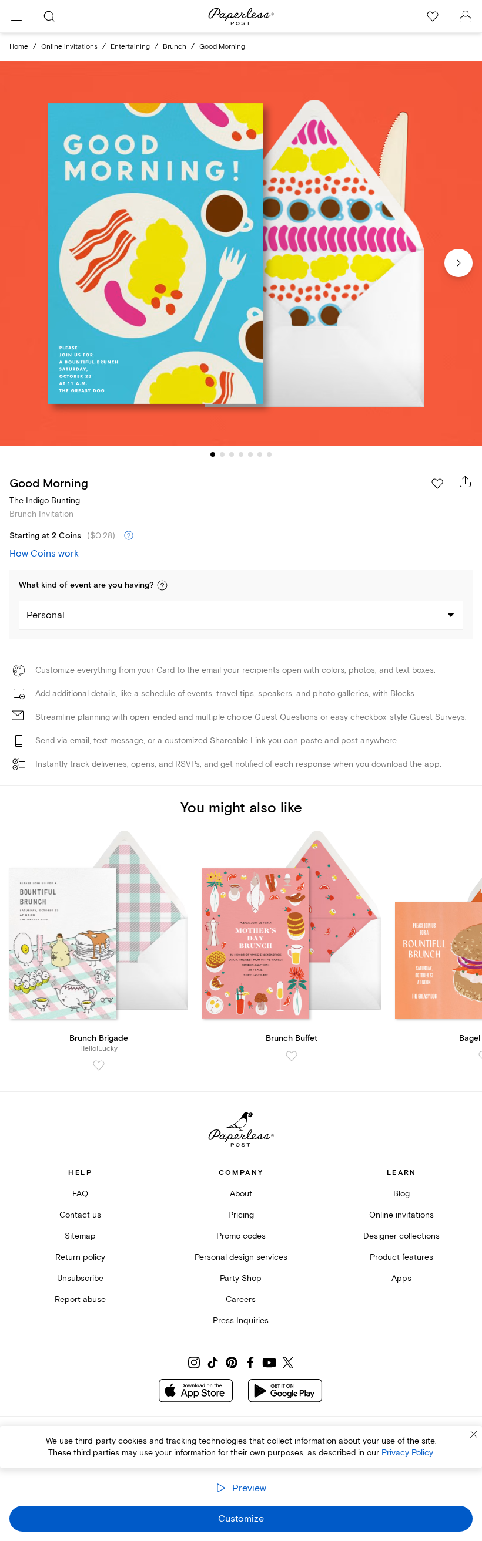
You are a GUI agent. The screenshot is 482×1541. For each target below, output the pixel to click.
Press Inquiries (241, 1321)
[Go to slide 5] (250, 454)
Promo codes (241, 1236)
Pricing (241, 1215)
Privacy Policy (407, 1453)
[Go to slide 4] (241, 454)
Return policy (80, 1257)
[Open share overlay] (465, 481)
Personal (45, 615)
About (241, 1194)
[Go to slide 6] (259, 454)
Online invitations (69, 46)
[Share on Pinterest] (232, 1362)
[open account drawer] (465, 16)
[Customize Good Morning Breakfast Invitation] (241, 253)
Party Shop (241, 1278)
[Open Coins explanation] (128, 536)
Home (18, 46)
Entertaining (130, 46)
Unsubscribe (80, 1278)
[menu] (16, 16)
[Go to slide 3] (231, 454)
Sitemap (80, 1236)
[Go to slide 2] (222, 454)
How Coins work (44, 553)
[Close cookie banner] (474, 1434)
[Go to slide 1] (212, 454)
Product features (401, 1257)
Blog (401, 1194)
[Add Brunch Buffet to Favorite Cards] (291, 1056)
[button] (162, 585)
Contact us (80, 1215)
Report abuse (80, 1299)
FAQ (80, 1194)
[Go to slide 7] (269, 454)
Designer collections (401, 1236)
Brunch (174, 46)
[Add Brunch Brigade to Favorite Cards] (99, 1065)
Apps (401, 1278)
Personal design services (241, 1257)
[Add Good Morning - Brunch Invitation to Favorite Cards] (437, 484)
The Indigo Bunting (44, 500)
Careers (241, 1299)
